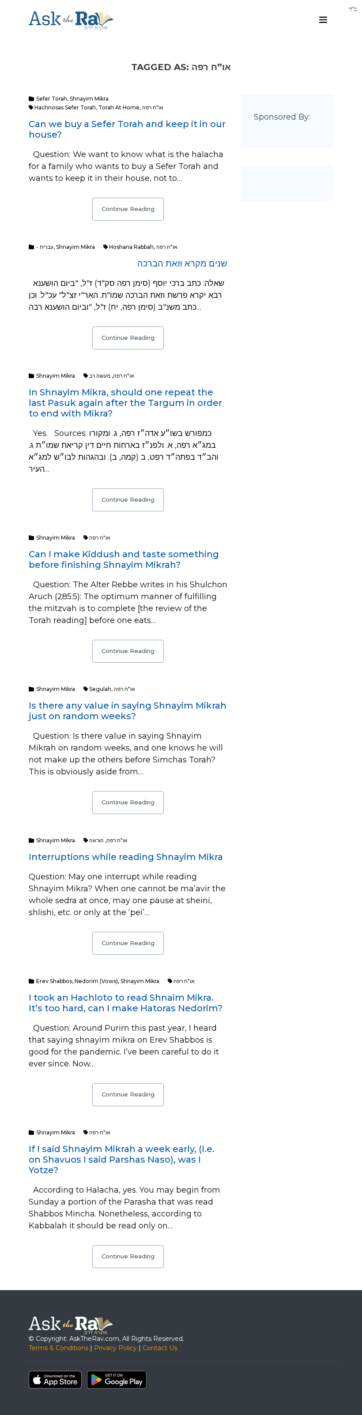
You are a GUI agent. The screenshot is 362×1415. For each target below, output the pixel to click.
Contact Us (160, 1348)
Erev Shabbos (54, 981)
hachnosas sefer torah (65, 107)
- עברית (44, 247)
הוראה (96, 840)
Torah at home (119, 107)
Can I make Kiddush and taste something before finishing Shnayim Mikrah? (124, 559)
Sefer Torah (51, 98)
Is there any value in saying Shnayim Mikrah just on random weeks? (127, 710)
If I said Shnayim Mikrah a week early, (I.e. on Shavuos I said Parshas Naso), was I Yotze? (122, 1159)
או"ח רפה (152, 107)
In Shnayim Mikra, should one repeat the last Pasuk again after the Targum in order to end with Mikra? (125, 403)
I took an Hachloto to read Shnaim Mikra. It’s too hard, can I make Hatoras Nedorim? (125, 1002)
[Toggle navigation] (323, 20)
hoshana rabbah (131, 247)
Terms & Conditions (58, 1348)
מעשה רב (99, 375)
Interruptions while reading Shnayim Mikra (126, 857)
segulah (100, 689)
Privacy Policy (115, 1348)
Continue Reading (128, 208)
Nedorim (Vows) (96, 981)
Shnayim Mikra (89, 98)
